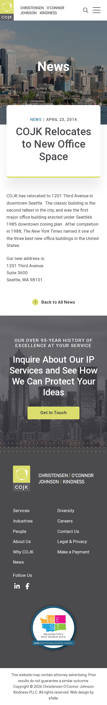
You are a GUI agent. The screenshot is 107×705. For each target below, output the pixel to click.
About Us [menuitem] (22, 541)
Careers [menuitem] (65, 521)
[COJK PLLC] (53, 478)
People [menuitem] (19, 531)
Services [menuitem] (21, 510)
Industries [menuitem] (23, 521)
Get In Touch (53, 412)
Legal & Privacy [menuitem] (72, 541)
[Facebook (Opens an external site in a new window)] (27, 586)
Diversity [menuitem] (65, 510)
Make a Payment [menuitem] (73, 551)
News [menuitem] (18, 562)
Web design (79, 692)
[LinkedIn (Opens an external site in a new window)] (17, 586)
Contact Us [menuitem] (68, 531)
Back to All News (58, 302)
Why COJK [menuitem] (23, 551)
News (36, 119)
